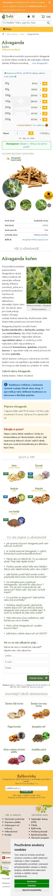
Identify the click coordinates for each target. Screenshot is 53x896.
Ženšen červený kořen (39, 705)
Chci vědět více (38, 125)
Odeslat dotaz (37, 678)
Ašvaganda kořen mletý (16, 158)
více (36, 783)
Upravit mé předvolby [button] (31, 890)
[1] (44, 83)
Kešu (14, 466)
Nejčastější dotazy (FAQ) (39, 821)
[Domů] (3, 34)
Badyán (14, 489)
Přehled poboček (39, 831)
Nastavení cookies (9, 883)
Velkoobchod (11, 831)
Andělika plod (39, 749)
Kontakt (8, 834)
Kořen (22, 34)
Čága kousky (14, 726)
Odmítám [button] (32, 886)
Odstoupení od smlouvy (12, 827)
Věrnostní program (40, 837)
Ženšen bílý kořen (14, 703)
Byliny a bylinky (12, 34)
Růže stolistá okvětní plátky (14, 751)
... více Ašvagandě (38, 63)
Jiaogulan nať (38, 726)
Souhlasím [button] (32, 881)
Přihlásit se (26, 791)
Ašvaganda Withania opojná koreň (35, 239)
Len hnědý (14, 512)
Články (34, 825)
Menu (8, 29)
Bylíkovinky (36, 828)
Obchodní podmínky (36, 687)
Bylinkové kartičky (39, 834)
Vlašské (39, 489)
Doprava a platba (12, 822)
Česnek (39, 466)
